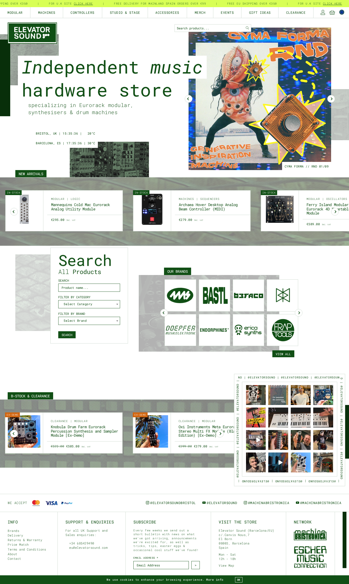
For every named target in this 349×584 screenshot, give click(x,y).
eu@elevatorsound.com (88, 547)
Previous (164, 313)
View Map (226, 565)
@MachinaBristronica (268, 502)
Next (331, 99)
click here (81, 3)
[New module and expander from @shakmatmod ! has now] (301, 462)
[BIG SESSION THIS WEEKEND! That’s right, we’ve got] (256, 417)
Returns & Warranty (25, 540)
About (12, 554)
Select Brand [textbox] (75, 321)
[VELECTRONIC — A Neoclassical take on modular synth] (278, 395)
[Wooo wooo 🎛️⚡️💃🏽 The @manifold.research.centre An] (323, 395)
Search (67, 335)
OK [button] (238, 579)
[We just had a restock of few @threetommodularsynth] (301, 440)
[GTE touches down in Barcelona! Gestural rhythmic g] (323, 462)
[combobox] (89, 304)
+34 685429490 (80, 543)
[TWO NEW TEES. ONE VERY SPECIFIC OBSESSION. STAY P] (301, 395)
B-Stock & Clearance (30, 396)
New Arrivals (31, 173)
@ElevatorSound (222, 502)
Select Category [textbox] (78, 304)
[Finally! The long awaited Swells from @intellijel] (256, 462)
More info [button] (215, 579)
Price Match (18, 544)
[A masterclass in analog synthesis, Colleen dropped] (278, 462)
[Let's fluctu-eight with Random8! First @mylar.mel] (278, 440)
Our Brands (177, 271)
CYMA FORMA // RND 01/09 (307, 166)
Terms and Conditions (27, 549)
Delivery (15, 535)
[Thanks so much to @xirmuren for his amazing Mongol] (323, 440)
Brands (13, 531)
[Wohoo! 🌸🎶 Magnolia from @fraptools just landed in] (278, 417)
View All (283, 354)
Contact (14, 558)
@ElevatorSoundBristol (173, 502)
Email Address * (145, 557)
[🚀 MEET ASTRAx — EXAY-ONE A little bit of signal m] (256, 395)
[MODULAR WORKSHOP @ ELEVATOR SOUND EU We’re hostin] (256, 440)
